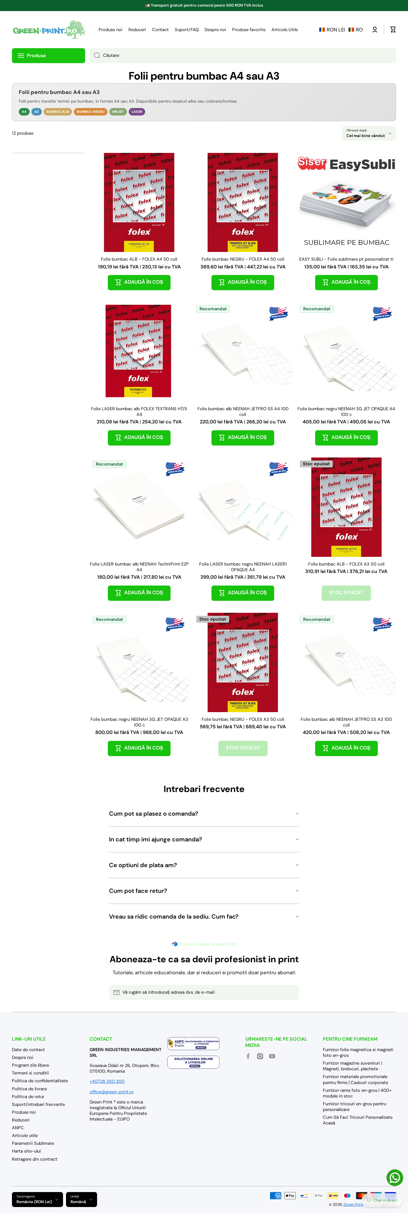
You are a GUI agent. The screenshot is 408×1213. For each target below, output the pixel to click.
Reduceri (21, 1120)
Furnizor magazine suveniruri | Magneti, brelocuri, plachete (352, 1066)
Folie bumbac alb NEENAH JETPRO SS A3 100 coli (346, 722)
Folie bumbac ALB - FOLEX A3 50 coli (346, 564)
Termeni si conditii (30, 1073)
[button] (341, 29)
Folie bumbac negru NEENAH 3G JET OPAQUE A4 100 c (346, 411)
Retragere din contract (34, 1159)
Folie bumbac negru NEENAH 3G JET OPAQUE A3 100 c (139, 722)
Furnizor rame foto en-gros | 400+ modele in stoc (357, 1093)
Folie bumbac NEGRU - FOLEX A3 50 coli (243, 719)
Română (78, 1201)
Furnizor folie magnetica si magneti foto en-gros (358, 1052)
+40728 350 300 (107, 1081)
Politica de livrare (29, 1089)
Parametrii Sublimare (33, 1143)
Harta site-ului (26, 1151)
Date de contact (28, 1050)
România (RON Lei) (34, 1201)
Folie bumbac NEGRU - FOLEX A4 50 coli (243, 259)
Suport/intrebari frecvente (38, 1104)
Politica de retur (28, 1097)
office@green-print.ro (112, 1092)
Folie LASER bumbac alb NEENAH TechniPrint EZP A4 (139, 567)
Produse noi (24, 1112)
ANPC (18, 1128)
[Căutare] (95, 55)
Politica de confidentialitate (40, 1081)
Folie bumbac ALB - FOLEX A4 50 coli (139, 259)
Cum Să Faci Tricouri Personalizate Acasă (357, 1120)
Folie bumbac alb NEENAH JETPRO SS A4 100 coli (243, 411)
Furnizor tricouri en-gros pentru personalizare (354, 1106)
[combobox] (243, 55)
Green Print (353, 1204)
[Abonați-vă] (291, 992)
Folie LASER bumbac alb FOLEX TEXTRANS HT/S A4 (139, 411)
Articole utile (25, 1135)
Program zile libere (30, 1065)
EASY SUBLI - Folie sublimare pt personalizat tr (346, 259)
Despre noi (22, 1057)
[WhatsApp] (394, 1177)
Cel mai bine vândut (365, 135)
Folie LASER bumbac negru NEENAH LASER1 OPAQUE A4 (243, 567)
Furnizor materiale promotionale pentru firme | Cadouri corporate (355, 1079)
